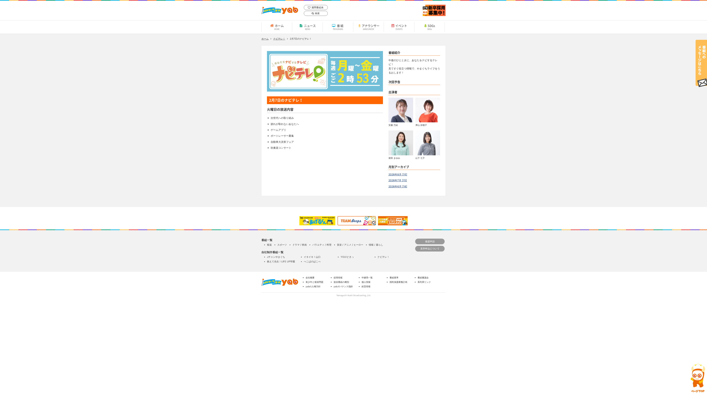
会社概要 (310, 277)
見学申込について (429, 248)
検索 (317, 13)
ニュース (310, 26)
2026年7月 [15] (397, 180)
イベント (401, 26)
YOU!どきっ (347, 256)
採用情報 (338, 277)
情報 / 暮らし (376, 244)
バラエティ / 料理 (321, 244)
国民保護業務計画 (398, 282)
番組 (338, 26)
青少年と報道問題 (314, 282)
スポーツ (282, 244)
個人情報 (366, 282)
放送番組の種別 (341, 282)
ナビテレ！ (279, 38)
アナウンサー (370, 26)
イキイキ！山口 (312, 256)
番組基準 (394, 277)
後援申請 (430, 241)
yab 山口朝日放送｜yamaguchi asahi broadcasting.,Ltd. (279, 10)
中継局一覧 (367, 277)
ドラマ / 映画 (299, 244)
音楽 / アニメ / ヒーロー (350, 244)
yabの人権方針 (313, 286)
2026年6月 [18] (397, 186)
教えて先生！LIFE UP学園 (281, 261)
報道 (269, 244)
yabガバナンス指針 (343, 286)
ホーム (279, 26)
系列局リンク (424, 282)
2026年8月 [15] (397, 174)
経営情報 (366, 286)
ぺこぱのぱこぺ (312, 261)
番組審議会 (423, 277)
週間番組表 (317, 7)
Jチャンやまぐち (276, 256)
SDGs (431, 26)
